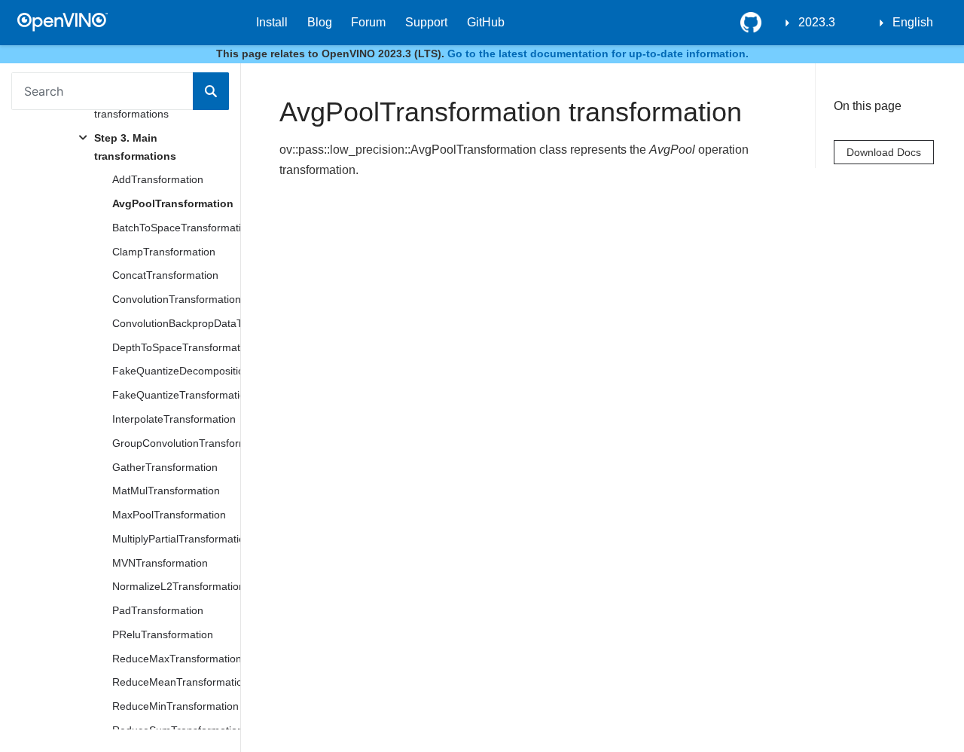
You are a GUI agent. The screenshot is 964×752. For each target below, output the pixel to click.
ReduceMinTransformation (175, 706)
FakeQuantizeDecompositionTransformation (176, 371)
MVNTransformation (160, 563)
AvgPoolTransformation (172, 203)
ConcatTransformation (165, 275)
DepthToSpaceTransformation (176, 347)
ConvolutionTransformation (176, 299)
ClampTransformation (163, 252)
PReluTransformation (162, 634)
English (912, 22)
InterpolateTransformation (174, 419)
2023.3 (816, 22)
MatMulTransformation (166, 491)
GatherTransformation (165, 467)
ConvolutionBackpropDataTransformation (176, 323)
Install (272, 22)
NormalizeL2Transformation (176, 586)
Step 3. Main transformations (135, 147)
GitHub (486, 22)
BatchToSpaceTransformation (176, 228)
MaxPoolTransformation (169, 515)
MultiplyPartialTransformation (176, 539)
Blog (319, 22)
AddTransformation (157, 179)
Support (426, 22)
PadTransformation (157, 610)
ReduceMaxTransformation (176, 659)
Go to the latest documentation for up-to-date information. (598, 53)
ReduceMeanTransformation (176, 682)
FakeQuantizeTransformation (176, 395)
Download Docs (884, 152)
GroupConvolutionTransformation (176, 443)
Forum (368, 22)
